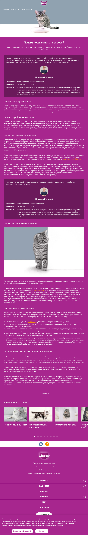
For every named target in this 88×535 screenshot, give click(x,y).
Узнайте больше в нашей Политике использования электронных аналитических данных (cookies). (38, 524)
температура (39, 290)
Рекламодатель (44, 514)
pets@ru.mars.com (44, 470)
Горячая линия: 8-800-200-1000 (44, 463)
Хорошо (42, 531)
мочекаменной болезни (72, 159)
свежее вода (32, 322)
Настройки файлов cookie (22, 531)
